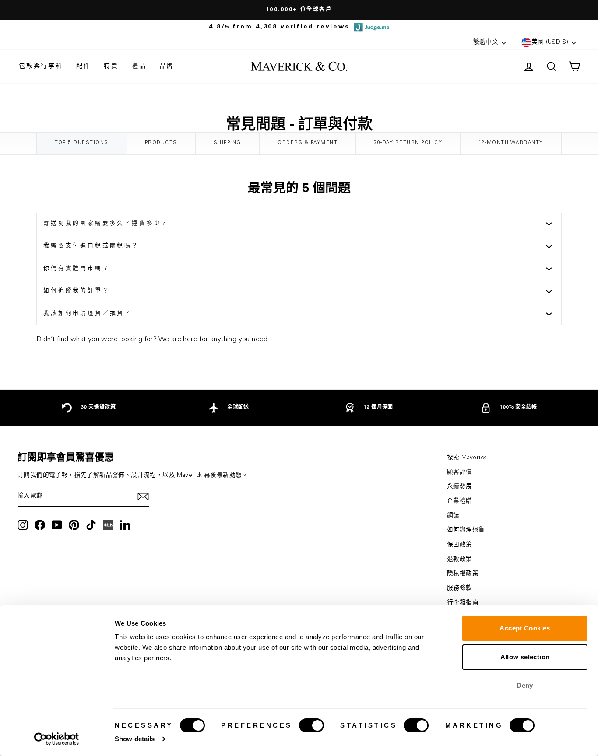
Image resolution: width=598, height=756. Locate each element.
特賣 (111, 66)
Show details (135, 738)
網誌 (453, 516)
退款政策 (459, 559)
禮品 (139, 66)
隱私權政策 (462, 574)
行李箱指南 (462, 603)
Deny (525, 685)
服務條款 (459, 588)
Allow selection (525, 657)
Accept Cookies (525, 628)
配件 (83, 66)
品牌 (167, 66)
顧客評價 (459, 472)
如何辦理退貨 (466, 530)
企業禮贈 (459, 501)
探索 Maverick (466, 458)
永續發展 (459, 487)
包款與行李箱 (41, 66)
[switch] (311, 725)
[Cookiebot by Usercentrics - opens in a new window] (56, 739)
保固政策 (459, 545)
